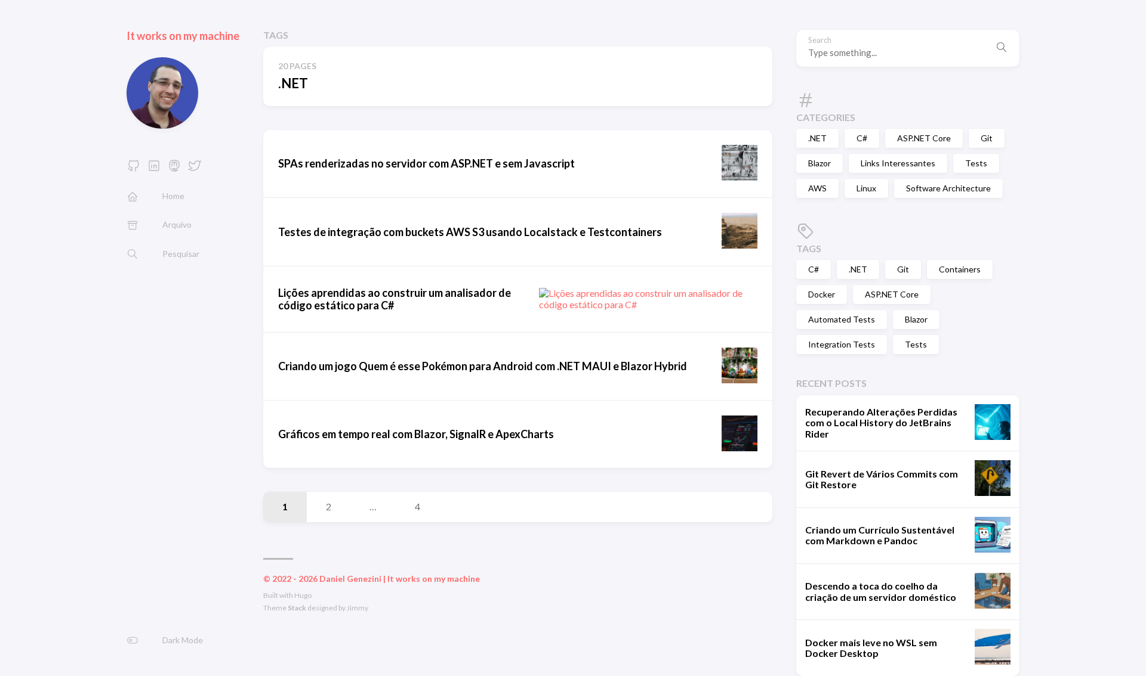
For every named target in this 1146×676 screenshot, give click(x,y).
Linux (866, 188)
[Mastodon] (174, 169)
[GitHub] (134, 169)
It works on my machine (183, 35)
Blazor (819, 163)
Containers (960, 269)
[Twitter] (194, 169)
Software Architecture (948, 188)
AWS (817, 188)
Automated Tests (841, 319)
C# (862, 138)
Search (819, 40)
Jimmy (357, 607)
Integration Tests (841, 344)
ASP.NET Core (924, 138)
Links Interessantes (898, 163)
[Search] (1001, 48)
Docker (821, 294)
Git (987, 138)
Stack (297, 607)
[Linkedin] (154, 169)
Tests (976, 163)
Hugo (303, 595)
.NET (817, 138)
